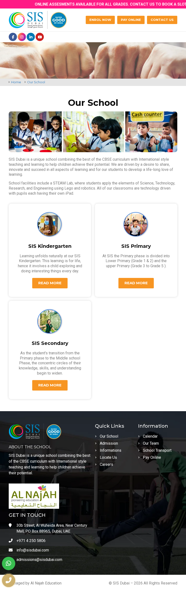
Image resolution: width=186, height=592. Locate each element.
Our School (109, 436)
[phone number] (8, 580)
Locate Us (108, 457)
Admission (109, 443)
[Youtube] (40, 37)
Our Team (151, 443)
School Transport (157, 450)
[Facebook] (13, 37)
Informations (110, 450)
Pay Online (152, 457)
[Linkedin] (31, 37)
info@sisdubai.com (32, 550)
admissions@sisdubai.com (39, 559)
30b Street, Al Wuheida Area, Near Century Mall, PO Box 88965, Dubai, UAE (51, 528)
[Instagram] (22, 37)
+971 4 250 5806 (31, 540)
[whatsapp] (8, 563)
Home (16, 82)
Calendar (150, 436)
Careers (106, 464)
